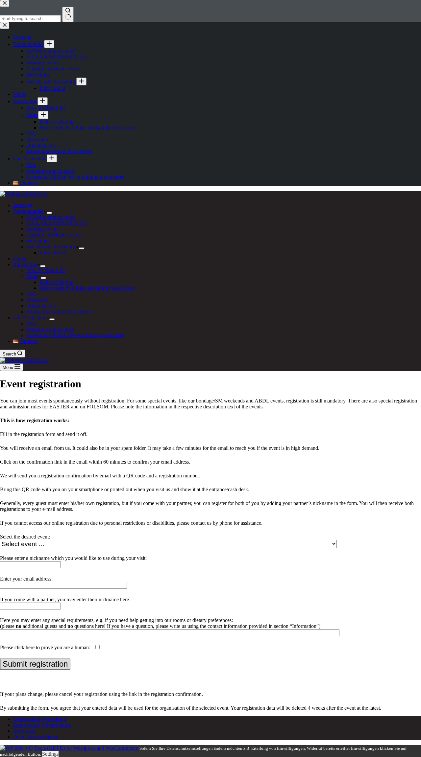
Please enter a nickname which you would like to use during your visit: (73, 558)
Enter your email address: (26, 579)
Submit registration (35, 663)
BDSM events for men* (51, 217)
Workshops (38, 240)
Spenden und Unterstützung (42, 725)
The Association (30, 317)
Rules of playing (56, 282)
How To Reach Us (45, 270)
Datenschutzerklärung (36, 737)
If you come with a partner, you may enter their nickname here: (65, 599)
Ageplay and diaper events (54, 235)
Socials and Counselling (51, 246)
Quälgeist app (40, 306)
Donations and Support (50, 329)
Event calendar (28, 211)
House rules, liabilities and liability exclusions (86, 288)
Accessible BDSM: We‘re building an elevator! (75, 335)
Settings (50, 754)
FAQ (31, 294)
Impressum (24, 731)
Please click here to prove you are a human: (45, 647)
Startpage (23, 205)
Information (25, 264)
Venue (19, 258)
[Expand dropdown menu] (49, 213)
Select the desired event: (25, 536)
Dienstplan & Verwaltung (39, 719)
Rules (32, 276)
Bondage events (43, 229)
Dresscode (37, 300)
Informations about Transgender (59, 311)
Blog (31, 323)
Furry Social (52, 252)
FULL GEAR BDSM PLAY (56, 223)
